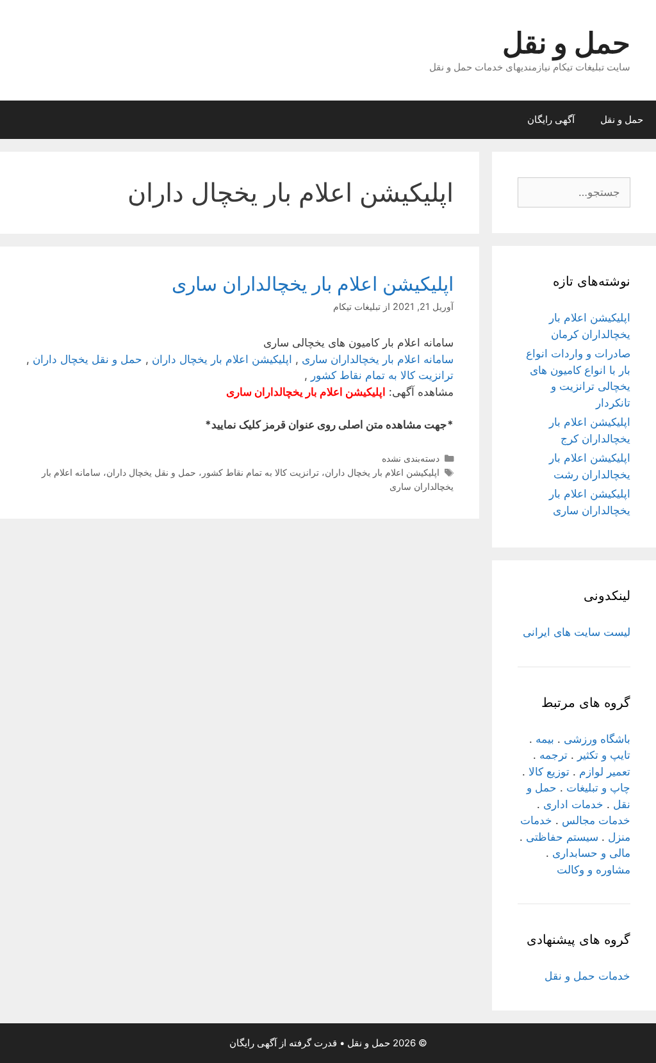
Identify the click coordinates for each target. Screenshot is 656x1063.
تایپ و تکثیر (603, 755)
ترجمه (553, 755)
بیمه (545, 739)
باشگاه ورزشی (597, 739)
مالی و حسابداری (591, 853)
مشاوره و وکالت (593, 869)
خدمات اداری (573, 804)
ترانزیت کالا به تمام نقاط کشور (382, 375)
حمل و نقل (566, 42)
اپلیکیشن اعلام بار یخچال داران (222, 359)
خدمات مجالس (596, 820)
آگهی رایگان (551, 119)
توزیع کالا (549, 771)
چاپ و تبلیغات (598, 787)
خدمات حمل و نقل (587, 976)
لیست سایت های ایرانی (576, 632)
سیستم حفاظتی (562, 837)
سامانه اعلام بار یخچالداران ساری (378, 359)
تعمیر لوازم (604, 771)
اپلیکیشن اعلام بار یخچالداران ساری (313, 283)
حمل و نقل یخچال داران (87, 359)
